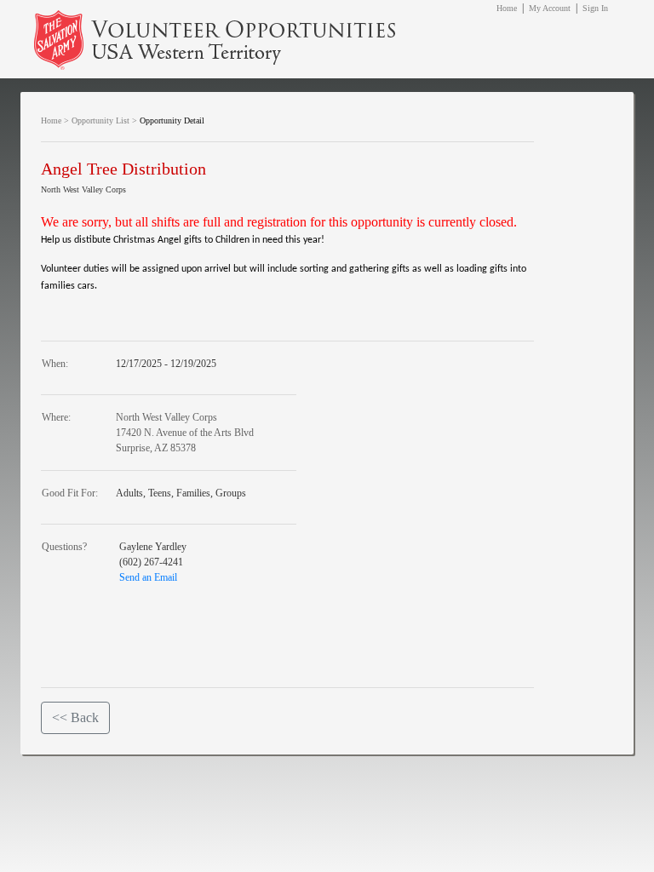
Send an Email (148, 577)
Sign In (595, 8)
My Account (550, 8)
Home (506, 8)
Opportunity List (100, 120)
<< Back (75, 717)
